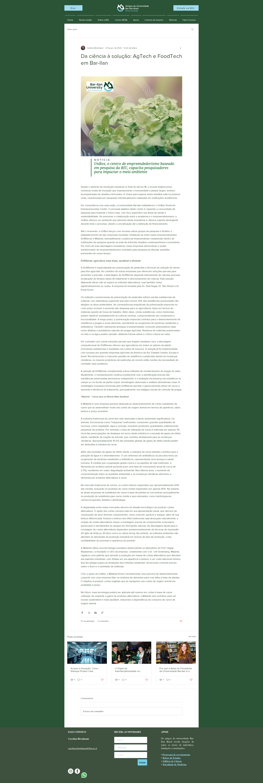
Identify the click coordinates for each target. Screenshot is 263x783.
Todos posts (72, 29)
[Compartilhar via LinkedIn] (95, 612)
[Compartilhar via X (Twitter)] (89, 612)
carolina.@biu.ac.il (82, 748)
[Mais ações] (180, 48)
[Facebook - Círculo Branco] (77, 771)
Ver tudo (192, 636)
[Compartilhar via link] (102, 612)
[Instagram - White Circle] (70, 771)
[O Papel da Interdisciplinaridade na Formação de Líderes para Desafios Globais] (131, 653)
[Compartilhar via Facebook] (82, 612)
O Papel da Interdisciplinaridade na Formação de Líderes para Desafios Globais (129, 670)
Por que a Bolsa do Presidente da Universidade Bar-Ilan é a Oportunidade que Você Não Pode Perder (175, 670)
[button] (192, 29)
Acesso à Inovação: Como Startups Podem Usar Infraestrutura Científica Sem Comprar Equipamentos (86, 670)
